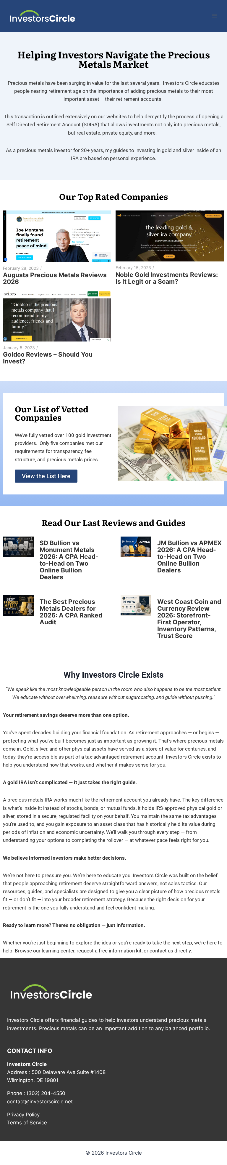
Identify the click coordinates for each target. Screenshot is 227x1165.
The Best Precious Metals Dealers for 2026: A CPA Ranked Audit (71, 611)
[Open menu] (214, 15)
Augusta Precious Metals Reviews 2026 (55, 278)
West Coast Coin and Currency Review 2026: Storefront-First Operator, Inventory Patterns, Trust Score (189, 618)
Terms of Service (27, 1123)
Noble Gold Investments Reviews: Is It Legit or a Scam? (167, 278)
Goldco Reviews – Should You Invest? (48, 358)
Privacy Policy (23, 1115)
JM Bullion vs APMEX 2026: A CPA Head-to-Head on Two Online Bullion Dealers (189, 557)
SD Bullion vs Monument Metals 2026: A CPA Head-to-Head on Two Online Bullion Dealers (69, 560)
